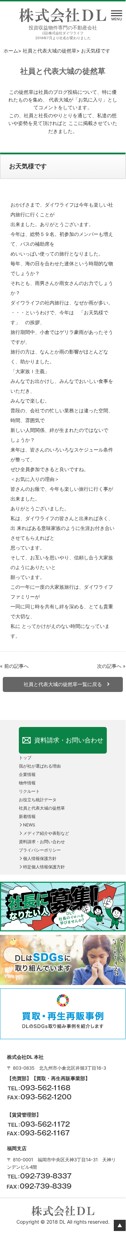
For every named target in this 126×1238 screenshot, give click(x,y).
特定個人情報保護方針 (44, 866)
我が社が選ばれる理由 (40, 766)
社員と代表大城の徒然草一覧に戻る (63, 684)
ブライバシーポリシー (40, 850)
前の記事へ (16, 666)
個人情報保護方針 (40, 858)
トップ (25, 757)
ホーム (10, 51)
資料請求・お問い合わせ (68, 740)
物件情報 (27, 782)
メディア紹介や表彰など (46, 833)
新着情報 (27, 816)
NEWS (29, 824)
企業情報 (27, 774)
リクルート (29, 791)
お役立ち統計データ (38, 799)
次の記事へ (109, 666)
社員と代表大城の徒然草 (49, 51)
